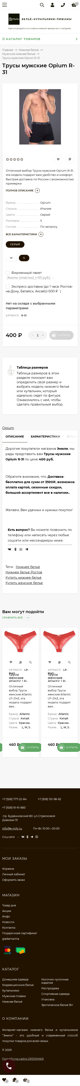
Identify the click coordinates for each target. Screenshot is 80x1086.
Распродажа (50, 988)
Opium (8, 428)
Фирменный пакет (26, 273)
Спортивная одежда (55, 994)
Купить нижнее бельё (24, 578)
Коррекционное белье (18, 985)
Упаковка (47, 999)
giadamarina (10, 938)
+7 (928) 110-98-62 (49, 799)
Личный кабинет (13, 874)
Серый (15, 244)
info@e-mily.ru (12, 828)
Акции (6, 911)
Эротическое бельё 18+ (57, 1005)
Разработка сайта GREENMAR (23, 1058)
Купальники (10, 990)
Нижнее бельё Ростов (24, 572)
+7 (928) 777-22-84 (14, 799)
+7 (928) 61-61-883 (14, 807)
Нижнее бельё (28, 567)
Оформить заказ (13, 879)
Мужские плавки (14, 996)
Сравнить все (12, 617)
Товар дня (9, 905)
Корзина (8, 868)
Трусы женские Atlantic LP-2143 (18, 679)
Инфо (6, 916)
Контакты (8, 927)
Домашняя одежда (15, 979)
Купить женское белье (24, 583)
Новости (8, 922)
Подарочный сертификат (19, 933)
